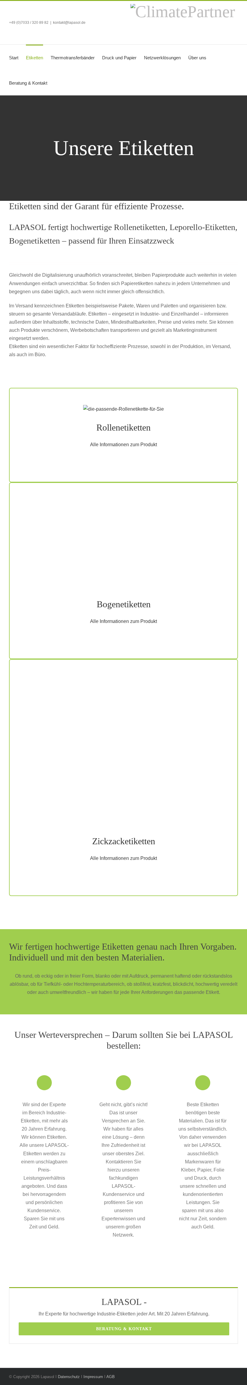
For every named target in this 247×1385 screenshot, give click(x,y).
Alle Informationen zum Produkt (123, 444)
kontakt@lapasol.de (69, 22)
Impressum (93, 1376)
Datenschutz (69, 1376)
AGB (110, 1376)
